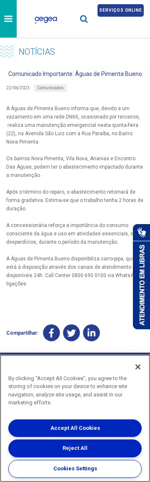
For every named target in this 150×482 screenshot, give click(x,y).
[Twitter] (71, 332)
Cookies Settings (75, 468)
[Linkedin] (91, 332)
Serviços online (120, 10)
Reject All (75, 448)
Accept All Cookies (75, 428)
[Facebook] (51, 332)
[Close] (138, 367)
